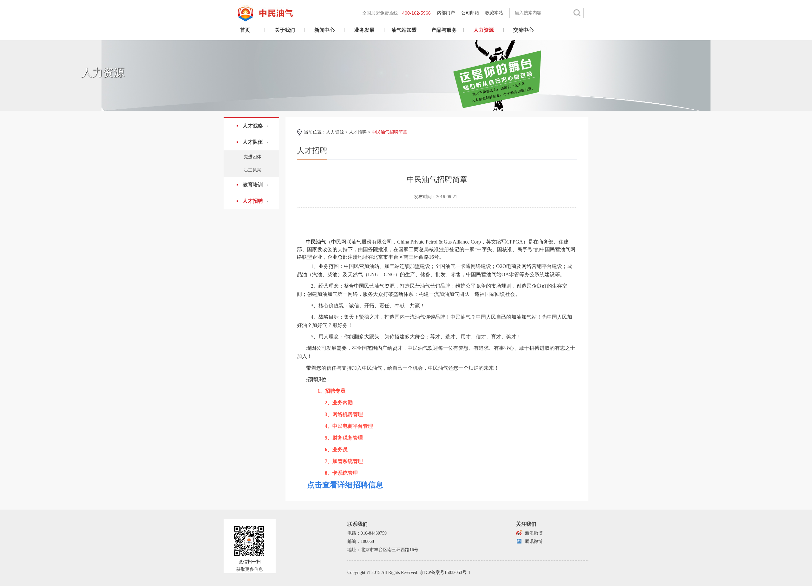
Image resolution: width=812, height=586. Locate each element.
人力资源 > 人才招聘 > (366, 132)
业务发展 (364, 30)
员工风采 (252, 170)
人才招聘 (253, 201)
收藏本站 (494, 12)
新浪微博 (534, 533)
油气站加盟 (404, 30)
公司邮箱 (470, 12)
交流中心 (523, 30)
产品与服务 (444, 30)
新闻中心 (324, 30)
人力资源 (484, 30)
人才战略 (253, 125)
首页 (245, 30)
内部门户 (446, 12)
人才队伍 (253, 142)
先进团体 (252, 156)
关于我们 (285, 30)
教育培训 (253, 184)
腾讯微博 (534, 541)
